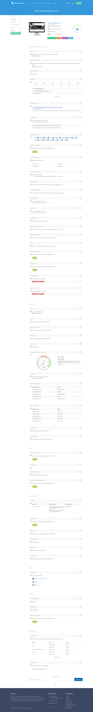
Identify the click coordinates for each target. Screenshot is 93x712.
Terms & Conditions (71, 704)
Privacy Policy (69, 706)
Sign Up (78, 3)
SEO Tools (34, 3)
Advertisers (69, 707)
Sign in (34, 151)
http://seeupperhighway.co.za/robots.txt (40, 212)
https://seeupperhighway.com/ (38, 649)
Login (33, 644)
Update (59, 38)
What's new (69, 702)
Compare (65, 38)
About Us (68, 700)
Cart (33, 647)
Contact (54, 3)
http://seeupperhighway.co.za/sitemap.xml (40, 202)
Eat (33, 654)
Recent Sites (48, 3)
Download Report (52, 38)
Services (34, 651)
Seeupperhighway (43, 578)
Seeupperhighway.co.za (54, 23)
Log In (73, 3)
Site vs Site (41, 3)
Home (29, 3)
